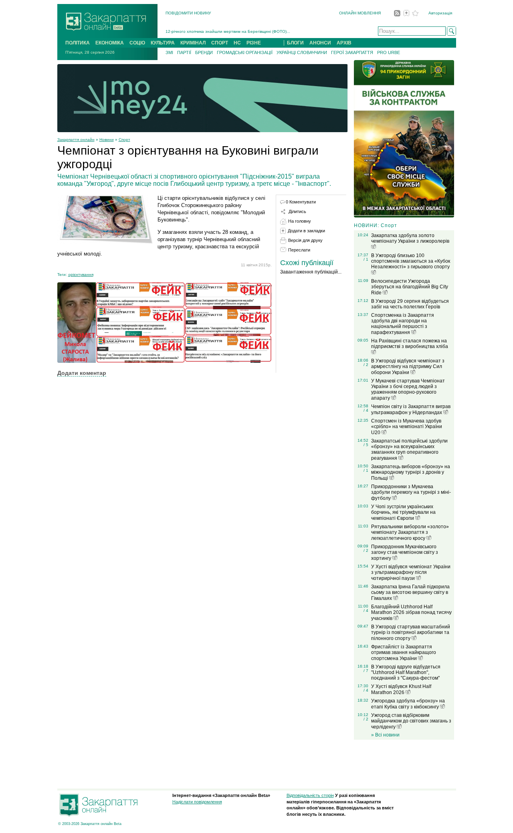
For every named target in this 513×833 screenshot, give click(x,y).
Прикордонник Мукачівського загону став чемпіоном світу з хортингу (404, 552)
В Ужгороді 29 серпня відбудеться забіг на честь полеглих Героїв (410, 304)
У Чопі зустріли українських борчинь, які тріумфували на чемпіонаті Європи (403, 512)
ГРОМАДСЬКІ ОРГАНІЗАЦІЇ (245, 52)
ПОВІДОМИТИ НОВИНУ (188, 13)
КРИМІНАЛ (193, 43)
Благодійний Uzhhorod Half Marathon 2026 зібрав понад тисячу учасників (411, 612)
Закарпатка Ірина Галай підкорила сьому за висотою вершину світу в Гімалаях (410, 592)
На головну (299, 221)
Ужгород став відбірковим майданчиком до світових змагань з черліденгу (411, 721)
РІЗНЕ (253, 43)
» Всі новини (385, 735)
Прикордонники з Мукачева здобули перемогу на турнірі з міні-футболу (411, 492)
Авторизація (440, 13)
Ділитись (297, 211)
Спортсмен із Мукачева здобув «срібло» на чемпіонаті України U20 (406, 426)
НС (237, 43)
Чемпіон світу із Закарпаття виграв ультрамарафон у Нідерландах (410, 409)
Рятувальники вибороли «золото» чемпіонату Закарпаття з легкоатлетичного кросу (410, 532)
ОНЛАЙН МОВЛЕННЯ (360, 13)
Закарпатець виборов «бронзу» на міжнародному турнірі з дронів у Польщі (410, 472)
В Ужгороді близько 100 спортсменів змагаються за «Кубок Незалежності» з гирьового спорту (410, 261)
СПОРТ (219, 43)
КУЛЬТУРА (163, 43)
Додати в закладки (306, 230)
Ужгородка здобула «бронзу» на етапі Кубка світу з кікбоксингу (408, 704)
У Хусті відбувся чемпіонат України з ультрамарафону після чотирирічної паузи (410, 572)
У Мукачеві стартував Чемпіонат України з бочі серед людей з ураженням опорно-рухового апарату (408, 389)
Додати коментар (81, 373)
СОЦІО (137, 43)
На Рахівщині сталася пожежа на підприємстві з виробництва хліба (409, 343)
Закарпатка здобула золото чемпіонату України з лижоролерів (410, 238)
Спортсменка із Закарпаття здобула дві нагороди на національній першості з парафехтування (402, 323)
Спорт (124, 139)
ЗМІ (169, 52)
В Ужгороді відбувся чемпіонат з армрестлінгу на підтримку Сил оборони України (407, 366)
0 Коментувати (301, 201)
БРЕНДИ (204, 52)
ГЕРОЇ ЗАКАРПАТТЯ (352, 52)
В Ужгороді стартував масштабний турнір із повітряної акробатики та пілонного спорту (410, 632)
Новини (106, 139)
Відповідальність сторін (310, 795)
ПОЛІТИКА (77, 43)
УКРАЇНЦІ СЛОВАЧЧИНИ (302, 52)
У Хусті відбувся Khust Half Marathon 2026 (401, 689)
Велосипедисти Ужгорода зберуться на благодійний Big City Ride (409, 287)
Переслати (299, 249)
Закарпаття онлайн (76, 139)
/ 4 (366, 410)
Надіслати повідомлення (197, 801)
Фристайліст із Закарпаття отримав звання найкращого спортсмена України (403, 652)
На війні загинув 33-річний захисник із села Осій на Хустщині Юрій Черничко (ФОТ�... (249, 31)
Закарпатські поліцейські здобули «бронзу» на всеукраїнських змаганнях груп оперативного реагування (409, 449)
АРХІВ (344, 43)
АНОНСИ (320, 43)
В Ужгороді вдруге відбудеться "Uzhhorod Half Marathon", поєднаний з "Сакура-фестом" (405, 672)
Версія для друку (305, 240)
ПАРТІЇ (184, 52)
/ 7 (366, 670)
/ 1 (366, 259)
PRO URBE (388, 52)
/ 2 (366, 364)
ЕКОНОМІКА (109, 43)
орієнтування (80, 274)
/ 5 (366, 445)
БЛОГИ (295, 43)
